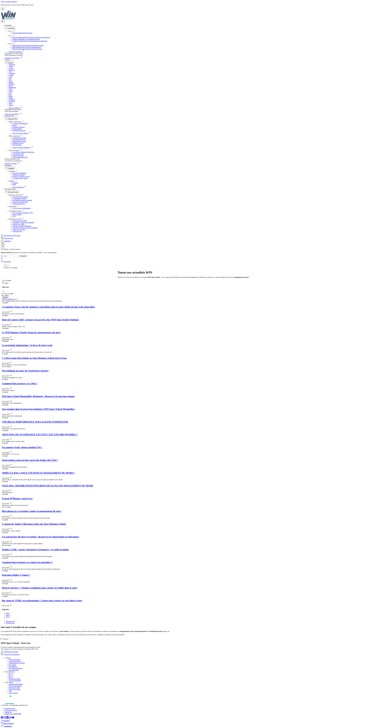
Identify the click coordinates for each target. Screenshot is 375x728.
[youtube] (13, 718)
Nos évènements (14, 670)
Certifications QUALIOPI (17, 663)
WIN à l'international (15, 686)
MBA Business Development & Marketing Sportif (27, 45)
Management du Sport (19, 141)
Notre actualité (16, 214)
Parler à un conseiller (18, 229)
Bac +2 (11, 673)
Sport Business (17, 145)
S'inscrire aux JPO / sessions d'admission (25, 228)
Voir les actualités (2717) (9, 299)
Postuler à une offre (18, 224)
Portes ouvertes (8, 238)
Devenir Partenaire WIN (20, 157)
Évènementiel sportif (18, 130)
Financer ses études (15, 689)
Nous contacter (13, 693)
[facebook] (2, 718)
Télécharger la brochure (19, 221)
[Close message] (3, 9)
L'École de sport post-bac (20, 197)
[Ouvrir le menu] (3, 21)
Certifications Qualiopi (19, 198)
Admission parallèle (18, 175)
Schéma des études (14, 679)
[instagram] (5, 718)
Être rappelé (7, 261)
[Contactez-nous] (2, 259)
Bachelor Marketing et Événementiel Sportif (26, 39)
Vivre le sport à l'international (21, 208)
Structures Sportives (18, 127)
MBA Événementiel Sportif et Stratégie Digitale (27, 49)
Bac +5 (11, 677)
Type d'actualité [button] (8, 293)
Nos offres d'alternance (16, 668)
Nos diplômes (13, 666)
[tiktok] (10, 718)
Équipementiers (17, 129)
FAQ (14, 216)
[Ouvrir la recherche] (3, 243)
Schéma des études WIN (20, 202)
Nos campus (12, 665)
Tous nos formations (15, 680)
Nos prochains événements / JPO (22, 213)
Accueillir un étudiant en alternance (23, 152)
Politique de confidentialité (13, 714)
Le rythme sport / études (19, 178)
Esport (14, 125)
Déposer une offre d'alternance (21, 226)
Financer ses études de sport (21, 176)
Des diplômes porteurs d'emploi (22, 200)
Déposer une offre (18, 155)
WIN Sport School (14, 659)
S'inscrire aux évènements (11, 654)
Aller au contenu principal (9, 1)
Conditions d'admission (16, 684)
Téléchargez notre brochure (12, 235)
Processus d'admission (19, 173)
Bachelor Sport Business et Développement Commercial (29, 41)
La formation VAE (18, 154)
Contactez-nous (17, 231)
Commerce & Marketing (20, 123)
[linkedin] (7, 718)
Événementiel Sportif (18, 139)
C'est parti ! (23, 256)
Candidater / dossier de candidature (23, 222)
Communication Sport (19, 138)
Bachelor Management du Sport (22, 33)
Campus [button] (6, 295)
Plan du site (8, 712)
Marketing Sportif (17, 143)
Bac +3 (11, 675)
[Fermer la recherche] (3, 246)
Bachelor (15, 183)
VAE (10, 691)
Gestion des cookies (11, 710)
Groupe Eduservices (18, 204)
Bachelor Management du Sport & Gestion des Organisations (31, 37)
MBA (14, 184)
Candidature (7, 241)
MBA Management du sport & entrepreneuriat (26, 47)
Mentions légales (10, 708)
